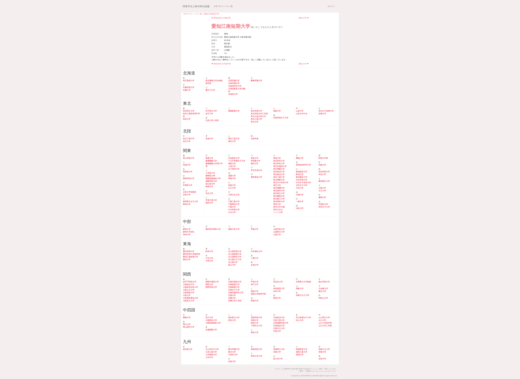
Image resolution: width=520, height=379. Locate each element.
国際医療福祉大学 (213, 178)
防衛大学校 (323, 158)
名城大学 (254, 264)
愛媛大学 (187, 317)
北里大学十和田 (212, 120)
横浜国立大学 (324, 181)
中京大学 (209, 258)
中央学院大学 (234, 209)
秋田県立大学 (188, 110)
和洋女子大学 (324, 206)
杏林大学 (187, 194)
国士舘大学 (210, 183)
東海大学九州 (256, 355)
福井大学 (232, 141)
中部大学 (209, 260)
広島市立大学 (279, 328)
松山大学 (299, 320)
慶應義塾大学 (211, 160)
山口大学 (322, 320)
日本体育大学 (301, 179)
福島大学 (277, 110)
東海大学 (277, 158)
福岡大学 (299, 354)
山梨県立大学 (279, 231)
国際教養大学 (234, 110)
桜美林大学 (187, 171)
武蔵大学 (322, 164)
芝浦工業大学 (211, 200)
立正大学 (322, 190)
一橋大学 (299, 201)
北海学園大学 (234, 83)
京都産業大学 (234, 284)
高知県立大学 (234, 317)
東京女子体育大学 (280, 182)
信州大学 (187, 234)
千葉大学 (232, 206)
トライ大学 (278, 212)
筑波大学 (254, 158)
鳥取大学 (254, 332)
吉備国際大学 (211, 329)
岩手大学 (209, 113)
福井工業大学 (234, 138)
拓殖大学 (232, 185)
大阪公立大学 (188, 289)
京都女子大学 (234, 289)
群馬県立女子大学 (190, 201)
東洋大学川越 (279, 206)
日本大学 (299, 187)
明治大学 (322, 174)
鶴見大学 (254, 163)
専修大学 (232, 178)
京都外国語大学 (234, 281)
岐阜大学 (209, 251)
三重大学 (254, 258)
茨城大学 (187, 164)
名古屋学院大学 (234, 251)
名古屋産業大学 (234, 254)
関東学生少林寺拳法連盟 (196, 6)
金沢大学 (187, 141)
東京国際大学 (279, 179)
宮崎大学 (322, 351)
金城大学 (209, 138)
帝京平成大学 (256, 170)
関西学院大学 (211, 287)
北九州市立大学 (212, 349)
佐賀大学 (232, 361)
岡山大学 (187, 324)
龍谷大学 (322, 291)
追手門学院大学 (189, 281)
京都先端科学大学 (235, 292)
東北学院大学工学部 (259, 113)
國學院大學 (210, 175)
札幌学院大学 (188, 87)
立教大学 (322, 187)
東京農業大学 (279, 196)
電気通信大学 (256, 177)
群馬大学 (187, 204)
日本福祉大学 (256, 251)
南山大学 (232, 264)
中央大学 (232, 212)
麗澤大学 (322, 197)
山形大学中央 (301, 113)
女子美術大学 (234, 168)
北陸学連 (254, 138)
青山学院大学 (188, 158)
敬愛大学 (209, 158)
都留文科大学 (234, 229)
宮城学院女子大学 (280, 117)
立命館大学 (323, 288)
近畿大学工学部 (234, 300)
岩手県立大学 (211, 110)
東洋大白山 (278, 209)
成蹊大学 (232, 175)
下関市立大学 (256, 325)
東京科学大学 (279, 163)
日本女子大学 (301, 185)
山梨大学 (277, 234)
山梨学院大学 (279, 229)
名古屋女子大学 (234, 259)
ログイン (331, 6)
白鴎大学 (299, 194)
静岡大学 (187, 229)
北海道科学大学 (234, 85)
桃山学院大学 (324, 281)
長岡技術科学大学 (303, 164)
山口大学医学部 (325, 322)
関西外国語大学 (212, 281)
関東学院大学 (188, 178)
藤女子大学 (210, 90)
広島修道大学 (279, 325)
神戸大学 (254, 284)
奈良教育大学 (279, 288)
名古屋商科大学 (234, 256)
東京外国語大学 (280, 166)
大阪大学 (187, 295)
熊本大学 (232, 351)
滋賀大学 (254, 291)
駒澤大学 (209, 186)
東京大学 (277, 185)
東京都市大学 (279, 190)
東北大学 (254, 121)
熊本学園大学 (234, 349)
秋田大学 (187, 119)
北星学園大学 (234, 80)
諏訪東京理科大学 (213, 229)
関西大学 (209, 284)
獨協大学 (299, 158)
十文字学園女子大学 (236, 160)
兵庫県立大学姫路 (303, 281)
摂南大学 (254, 300)
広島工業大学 (279, 320)
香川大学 (209, 317)
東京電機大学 (279, 187)
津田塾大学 (255, 160)
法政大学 (299, 208)
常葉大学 (254, 229)
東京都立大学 (279, 193)
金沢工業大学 (188, 138)
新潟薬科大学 (301, 177)
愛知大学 (303, 17)
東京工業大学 (279, 177)
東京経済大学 (279, 171)
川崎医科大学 (211, 320)
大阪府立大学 (188, 300)
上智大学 (232, 166)
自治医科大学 (234, 158)
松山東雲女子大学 (303, 317)
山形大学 (299, 110)
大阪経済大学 (188, 284)
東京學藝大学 (279, 168)
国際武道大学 (211, 181)
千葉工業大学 (234, 201)
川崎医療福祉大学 (213, 322)
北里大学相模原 (189, 191)
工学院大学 (210, 172)
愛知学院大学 (188, 251)
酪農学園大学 (256, 80)
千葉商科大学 (234, 204)
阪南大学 (277, 297)
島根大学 (254, 322)
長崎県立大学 (279, 349)
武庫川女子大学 (302, 295)
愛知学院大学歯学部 (222, 17)
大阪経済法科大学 (190, 287)
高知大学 (232, 320)
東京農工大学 (279, 198)
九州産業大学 (211, 354)
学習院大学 (187, 185)
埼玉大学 (209, 193)
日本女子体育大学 (303, 182)
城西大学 (232, 163)
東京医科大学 (279, 160)
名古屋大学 (233, 262)
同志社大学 (278, 281)
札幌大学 (187, 90)
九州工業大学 (211, 351)
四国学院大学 (256, 317)
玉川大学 (232, 187)
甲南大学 (254, 281)
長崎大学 (277, 351)
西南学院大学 (256, 349)
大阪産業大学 (188, 292)
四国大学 (254, 320)
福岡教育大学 (301, 349)
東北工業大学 (256, 119)
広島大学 (277, 331)
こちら (325, 371)
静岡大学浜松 (188, 231)
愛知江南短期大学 (211, 13)
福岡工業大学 (301, 351)
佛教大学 (299, 288)
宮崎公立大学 (324, 349)
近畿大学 (232, 297)
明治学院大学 (324, 171)
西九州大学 (278, 358)
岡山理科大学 (188, 326)
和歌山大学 (323, 297)
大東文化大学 (234, 194)
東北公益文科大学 (258, 116)
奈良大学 (277, 291)
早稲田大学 (323, 204)
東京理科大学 (279, 201)
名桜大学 (322, 358)
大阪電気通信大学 (190, 297)
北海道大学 (233, 94)
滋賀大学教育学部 (258, 293)
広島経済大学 (279, 317)
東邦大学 (277, 204)
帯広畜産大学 (188, 80)
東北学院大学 (256, 110)
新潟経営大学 (301, 171)
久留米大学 (233, 354)
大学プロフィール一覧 (223, 6)
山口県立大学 (324, 317)
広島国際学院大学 (280, 322)
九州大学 (209, 357)
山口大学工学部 (325, 325)
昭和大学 (209, 202)
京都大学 (232, 295)
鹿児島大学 (187, 349)
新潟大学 (299, 174)
